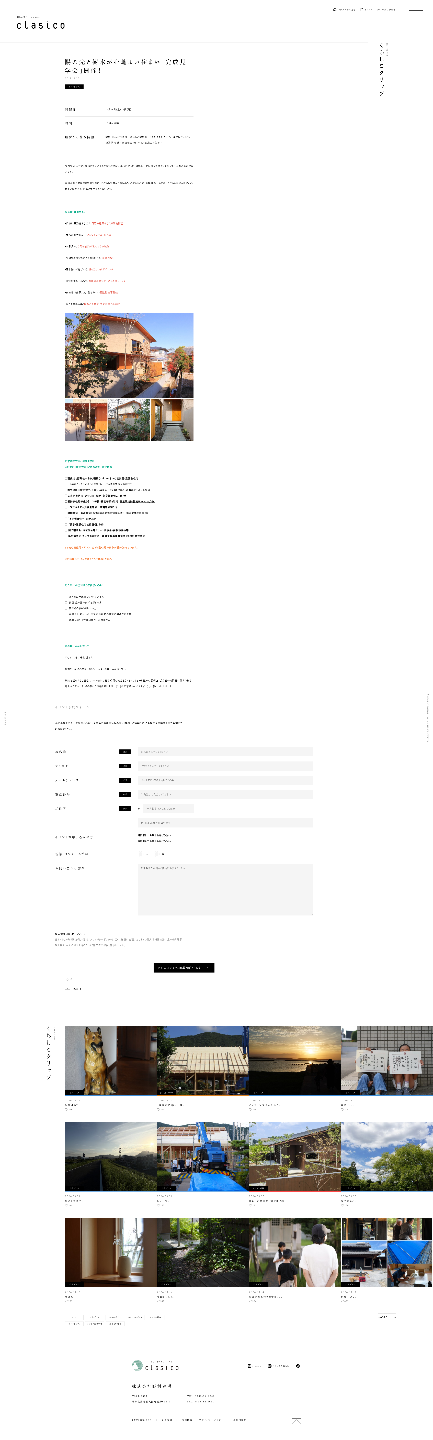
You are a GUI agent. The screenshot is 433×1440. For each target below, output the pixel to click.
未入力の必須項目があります (182, 968)
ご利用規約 (239, 1420)
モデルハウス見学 (347, 10)
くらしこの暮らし (281, 1366)
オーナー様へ (155, 1317)
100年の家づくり (142, 1420)
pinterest (298, 1366)
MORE (382, 1317)
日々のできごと (115, 1317)
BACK (77, 989)
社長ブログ (94, 1317)
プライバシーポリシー (211, 1420)
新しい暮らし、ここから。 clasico (41, 22)
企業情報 (165, 1420)
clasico (257, 1366)
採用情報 (185, 1420)
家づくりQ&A (115, 1324)
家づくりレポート (135, 1317)
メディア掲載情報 (94, 1324)
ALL (74, 1317)
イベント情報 (74, 1324)
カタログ (369, 10)
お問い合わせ (389, 10)
